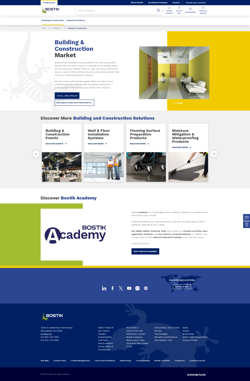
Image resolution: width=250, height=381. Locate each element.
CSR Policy (103, 340)
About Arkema (105, 343)
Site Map (45, 361)
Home (44, 28)
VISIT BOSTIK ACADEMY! (145, 251)
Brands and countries (196, 3)
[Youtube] (129, 288)
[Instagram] (137, 288)
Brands (157, 331)
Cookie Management (80, 361)
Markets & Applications (165, 337)
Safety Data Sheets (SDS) (195, 337)
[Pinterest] (146, 288)
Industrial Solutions (76, 20)
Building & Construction (53, 20)
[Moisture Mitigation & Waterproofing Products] (188, 153)
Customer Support (203, 12)
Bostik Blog (188, 334)
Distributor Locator (135, 334)
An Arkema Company (157, 2)
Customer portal (197, 361)
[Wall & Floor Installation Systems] (104, 153)
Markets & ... (57, 28)
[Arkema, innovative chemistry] (55, 322)
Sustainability (190, 12)
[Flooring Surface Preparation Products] (146, 153)
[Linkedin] (104, 288)
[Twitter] (121, 288)
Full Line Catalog (68, 96)
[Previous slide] (36, 154)
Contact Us (46, 334)
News (185, 327)
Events (186, 331)
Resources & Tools (135, 340)
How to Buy (179, 12)
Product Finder (190, 340)
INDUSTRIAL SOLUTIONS (167, 327)
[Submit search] (158, 10)
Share (179, 103)
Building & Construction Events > (74, 103)
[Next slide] (214, 154)
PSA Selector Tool (163, 340)
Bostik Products (169, 12)
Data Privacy (125, 361)
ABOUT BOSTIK (106, 327)
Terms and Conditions (105, 361)
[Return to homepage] (52, 10)
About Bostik (137, 2)
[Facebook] (112, 288)
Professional (49, 3)
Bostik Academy (134, 337)
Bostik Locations (162, 361)
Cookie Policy (60, 361)
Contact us (180, 361)
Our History (104, 331)
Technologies (160, 334)
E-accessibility (143, 361)
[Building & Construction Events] (62, 153)
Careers (176, 2)
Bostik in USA (182, 287)
